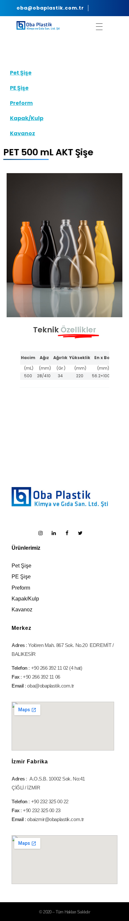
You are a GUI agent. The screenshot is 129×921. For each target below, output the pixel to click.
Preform (21, 103)
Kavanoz (22, 133)
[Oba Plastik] (38, 25)
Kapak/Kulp (26, 118)
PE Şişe (19, 88)
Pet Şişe (20, 73)
